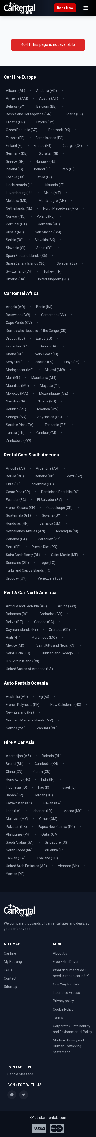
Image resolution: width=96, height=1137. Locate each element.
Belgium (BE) (46, 106)
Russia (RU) (15, 232)
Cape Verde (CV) (19, 323)
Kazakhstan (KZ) (19, 803)
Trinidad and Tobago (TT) (60, 653)
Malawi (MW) (55, 370)
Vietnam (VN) (68, 866)
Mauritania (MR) (43, 378)
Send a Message (20, 1074)
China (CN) (14, 772)
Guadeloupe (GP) (59, 508)
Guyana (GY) (51, 515)
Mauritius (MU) (17, 386)
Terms (58, 1018)
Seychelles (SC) (49, 417)
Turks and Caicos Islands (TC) (28, 570)
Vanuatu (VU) (47, 728)
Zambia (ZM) (46, 433)
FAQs (8, 970)
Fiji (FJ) (44, 697)
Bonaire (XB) (45, 476)
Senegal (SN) (16, 417)
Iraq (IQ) (44, 787)
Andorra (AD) (46, 91)
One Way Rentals (66, 984)
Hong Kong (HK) (18, 779)
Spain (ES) (44, 248)
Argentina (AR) (47, 468)
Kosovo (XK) (15, 177)
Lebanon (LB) (42, 811)
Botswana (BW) (18, 315)
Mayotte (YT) (50, 386)
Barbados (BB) (51, 614)
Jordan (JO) (43, 795)
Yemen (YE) (15, 874)
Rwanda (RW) (47, 409)
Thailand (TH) (47, 858)
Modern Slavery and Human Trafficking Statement (68, 1046)
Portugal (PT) (16, 224)
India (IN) (48, 779)
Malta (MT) (52, 193)
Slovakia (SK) (45, 240)
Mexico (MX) (15, 645)
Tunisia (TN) (15, 433)
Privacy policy (63, 1001)
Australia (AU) (17, 697)
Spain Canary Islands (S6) (26, 263)
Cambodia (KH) (46, 764)
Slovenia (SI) (15, 248)
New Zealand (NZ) (20, 712)
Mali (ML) (13, 378)
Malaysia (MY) (17, 819)
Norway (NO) (16, 216)
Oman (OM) (48, 819)
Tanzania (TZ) (56, 425)
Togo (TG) (47, 563)
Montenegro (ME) (52, 201)
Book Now (65, 8)
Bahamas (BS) (17, 614)
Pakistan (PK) (16, 827)
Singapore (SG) (56, 842)
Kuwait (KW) (52, 803)
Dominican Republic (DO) (60, 492)
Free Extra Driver (66, 962)
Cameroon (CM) (53, 315)
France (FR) (42, 146)
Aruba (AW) (67, 606)
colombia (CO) (43, 484)
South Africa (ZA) (19, 425)
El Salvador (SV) (49, 500)
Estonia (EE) (15, 138)
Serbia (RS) (15, 240)
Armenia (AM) (17, 98)
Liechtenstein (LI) (19, 185)
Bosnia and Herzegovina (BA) (28, 114)
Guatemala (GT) (18, 515)
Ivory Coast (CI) (46, 354)
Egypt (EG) (44, 338)
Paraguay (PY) (49, 539)
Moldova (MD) (17, 201)
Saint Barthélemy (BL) (23, 555)
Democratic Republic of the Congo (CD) (36, 331)
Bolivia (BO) (15, 476)
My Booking (13, 962)
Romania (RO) (49, 224)
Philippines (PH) (18, 834)
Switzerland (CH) (19, 271)
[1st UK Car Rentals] (19, 8)
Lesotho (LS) (43, 362)
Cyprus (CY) (45, 122)
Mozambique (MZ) (53, 393)
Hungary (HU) (46, 161)
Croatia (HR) (15, 122)
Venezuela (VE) (50, 578)
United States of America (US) (29, 669)
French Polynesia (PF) (22, 705)
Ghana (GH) (15, 354)
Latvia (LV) (44, 177)
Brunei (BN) (15, 764)
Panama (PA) (16, 539)
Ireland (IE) (42, 169)
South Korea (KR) (19, 850)
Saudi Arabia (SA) (20, 842)
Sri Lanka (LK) (54, 850)
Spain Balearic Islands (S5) (26, 256)
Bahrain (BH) (52, 756)
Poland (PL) (46, 216)
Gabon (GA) (49, 346)
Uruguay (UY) (16, 578)
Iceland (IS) (14, 169)
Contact (10, 978)
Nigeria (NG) (47, 401)
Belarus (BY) (15, 106)
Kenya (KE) (14, 362)
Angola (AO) (15, 307)
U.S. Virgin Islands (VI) (22, 661)
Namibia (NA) (16, 401)
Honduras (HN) (17, 523)
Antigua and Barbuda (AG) (26, 606)
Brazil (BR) (74, 476)
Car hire (10, 953)
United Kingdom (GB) (53, 279)
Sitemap (10, 987)
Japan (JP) (14, 795)
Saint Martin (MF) (64, 555)
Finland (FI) (14, 146)
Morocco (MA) (17, 393)
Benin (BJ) (44, 307)
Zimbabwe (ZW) (18, 441)
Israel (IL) (69, 787)
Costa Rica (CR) (18, 492)
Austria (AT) (48, 98)
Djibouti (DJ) (15, 338)
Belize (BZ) (14, 622)
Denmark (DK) (59, 130)
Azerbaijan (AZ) (18, 756)
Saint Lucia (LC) (18, 653)
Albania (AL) (15, 91)
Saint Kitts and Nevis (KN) (55, 645)
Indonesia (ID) (16, 787)
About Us (60, 953)
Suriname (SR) (17, 563)
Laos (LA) (13, 811)
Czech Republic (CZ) (21, 130)
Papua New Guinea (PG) (56, 827)
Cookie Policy (63, 1009)
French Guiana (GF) (20, 508)
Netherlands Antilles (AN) (25, 531)
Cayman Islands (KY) (22, 630)
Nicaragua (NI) (67, 531)
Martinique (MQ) (44, 637)
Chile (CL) (13, 484)
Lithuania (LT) (54, 185)
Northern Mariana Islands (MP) (29, 720)
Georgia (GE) (72, 146)
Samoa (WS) (16, 728)
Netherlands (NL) (19, 208)
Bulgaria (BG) (73, 114)
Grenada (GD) (59, 630)
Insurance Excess (66, 993)
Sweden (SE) (67, 263)
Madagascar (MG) (20, 370)
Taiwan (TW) (16, 858)
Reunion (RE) (16, 409)
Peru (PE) (13, 547)
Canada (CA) (44, 622)
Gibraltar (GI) (48, 153)
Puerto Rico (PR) (44, 547)
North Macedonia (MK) (60, 208)
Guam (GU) (41, 772)
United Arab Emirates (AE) (26, 866)
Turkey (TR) (52, 271)
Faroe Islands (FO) (50, 138)
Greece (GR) (15, 161)
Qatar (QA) (49, 834)
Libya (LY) (71, 362)
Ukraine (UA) (16, 279)
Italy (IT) (68, 169)
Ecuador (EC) (16, 500)
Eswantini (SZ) (17, 346)
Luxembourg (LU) (19, 193)
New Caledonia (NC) (65, 705)
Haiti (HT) (13, 637)
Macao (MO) (73, 811)
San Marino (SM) (48, 232)
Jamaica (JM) (50, 523)
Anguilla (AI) (15, 468)
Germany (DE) (17, 153)
